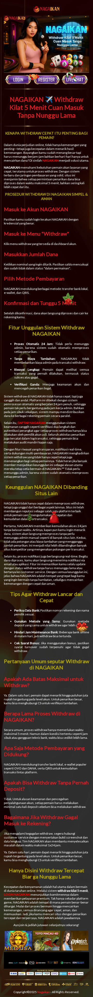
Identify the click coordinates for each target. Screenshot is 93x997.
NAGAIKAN (50, 160)
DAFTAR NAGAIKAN (31, 423)
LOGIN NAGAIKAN (17, 894)
